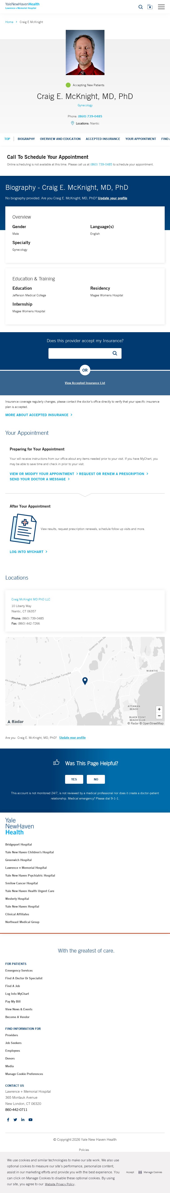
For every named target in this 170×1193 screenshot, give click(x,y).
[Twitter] (15, 1120)
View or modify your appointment (42, 473)
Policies (84, 1150)
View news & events (18, 1009)
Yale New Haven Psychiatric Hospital (30, 875)
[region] (85, 681)
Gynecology (85, 105)
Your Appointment (141, 139)
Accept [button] (130, 1172)
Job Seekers (13, 1043)
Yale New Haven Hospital (22, 906)
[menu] (161, 6)
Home (9, 21)
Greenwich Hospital (18, 860)
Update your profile (112, 198)
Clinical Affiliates (17, 914)
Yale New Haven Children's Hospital (29, 852)
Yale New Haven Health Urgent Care (29, 891)
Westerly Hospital (17, 899)
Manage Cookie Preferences (24, 1074)
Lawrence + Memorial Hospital (26, 868)
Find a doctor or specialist (23, 978)
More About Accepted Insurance (36, 415)
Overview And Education (60, 139)
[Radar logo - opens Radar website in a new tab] (15, 721)
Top (7, 139)
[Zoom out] (159, 715)
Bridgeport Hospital (18, 844)
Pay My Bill (13, 1001)
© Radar (133, 723)
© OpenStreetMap (151, 723)
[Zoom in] (159, 709)
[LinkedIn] (22, 1120)
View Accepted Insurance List (85, 383)
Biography (26, 139)
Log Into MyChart (26, 551)
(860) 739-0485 (90, 116)
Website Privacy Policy (59, 1184)
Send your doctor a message (38, 479)
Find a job (12, 986)
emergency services (19, 970)
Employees (12, 1051)
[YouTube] (31, 1120)
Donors (10, 1058)
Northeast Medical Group (22, 922)
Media (9, 1066)
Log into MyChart (17, 994)
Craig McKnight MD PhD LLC (31, 599)
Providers (11, 1035)
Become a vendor (17, 1017)
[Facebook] (8, 1120)
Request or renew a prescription (111, 473)
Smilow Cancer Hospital (21, 883)
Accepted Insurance (103, 139)
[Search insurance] (116, 353)
